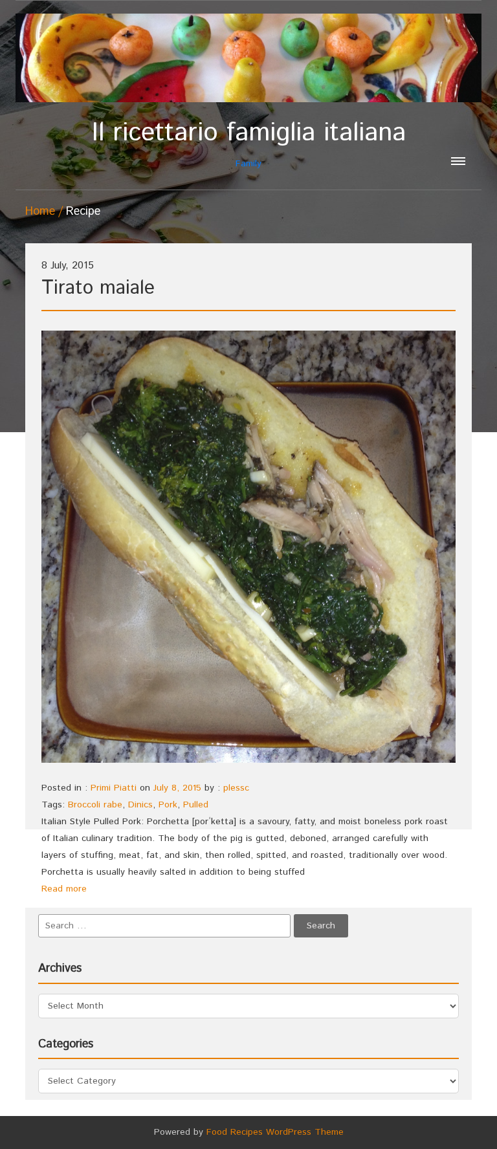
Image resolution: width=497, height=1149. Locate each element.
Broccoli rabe (95, 804)
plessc (236, 788)
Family (249, 144)
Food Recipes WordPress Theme (275, 1132)
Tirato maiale (98, 288)
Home (40, 211)
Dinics (140, 804)
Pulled (195, 804)
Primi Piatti (114, 788)
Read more (64, 888)
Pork (168, 804)
